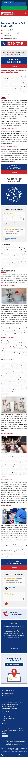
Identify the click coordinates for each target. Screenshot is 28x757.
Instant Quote (15, 8)
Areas (5, 723)
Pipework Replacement (9, 716)
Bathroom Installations (9, 693)
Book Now (14, 66)
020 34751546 (14, 62)
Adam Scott (11, 587)
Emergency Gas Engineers (10, 714)
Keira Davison (12, 238)
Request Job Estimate (8, 3)
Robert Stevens (12, 603)
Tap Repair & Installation (9, 718)
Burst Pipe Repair (7, 711)
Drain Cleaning (7, 700)
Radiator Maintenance (9, 706)
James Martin (12, 223)
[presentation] (12, 644)
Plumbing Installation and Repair (11, 704)
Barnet (7, 18)
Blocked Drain (7, 695)
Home (2, 18)
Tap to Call (21, 4)
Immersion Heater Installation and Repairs (13, 702)
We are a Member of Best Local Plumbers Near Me (14, 751)
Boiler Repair (7, 698)
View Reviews (14, 649)
